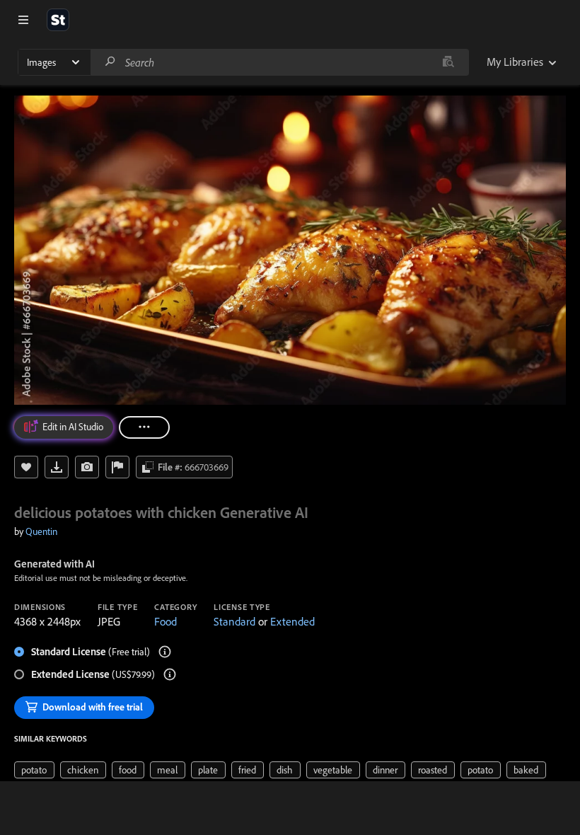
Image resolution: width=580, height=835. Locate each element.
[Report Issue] (117, 467)
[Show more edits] (144, 427)
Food (165, 621)
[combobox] (279, 62)
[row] (34, 769)
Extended (292, 621)
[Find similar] (448, 62)
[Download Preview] (57, 467)
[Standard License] (165, 651)
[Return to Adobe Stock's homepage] (58, 19)
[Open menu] (23, 19)
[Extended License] (170, 674)
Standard (234, 621)
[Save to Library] (26, 467)
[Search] (110, 62)
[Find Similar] (87, 467)
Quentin (41, 531)
